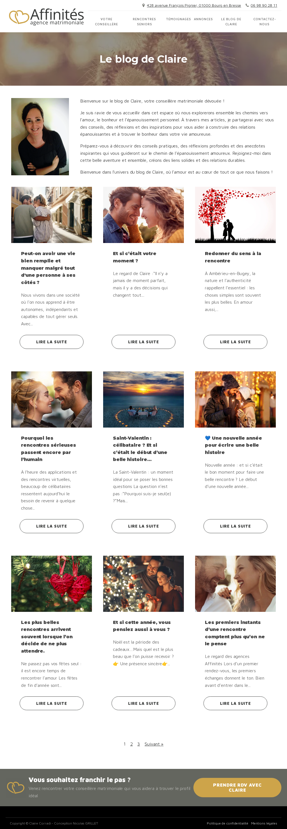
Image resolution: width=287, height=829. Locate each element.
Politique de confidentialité (227, 823)
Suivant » (154, 743)
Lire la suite (51, 341)
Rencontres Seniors (144, 21)
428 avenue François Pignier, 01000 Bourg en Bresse (194, 5)
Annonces (203, 19)
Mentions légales (264, 823)
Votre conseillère (106, 21)
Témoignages (178, 19)
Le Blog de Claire (231, 21)
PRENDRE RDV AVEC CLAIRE (237, 787)
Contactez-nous (264, 21)
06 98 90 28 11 (264, 5)
